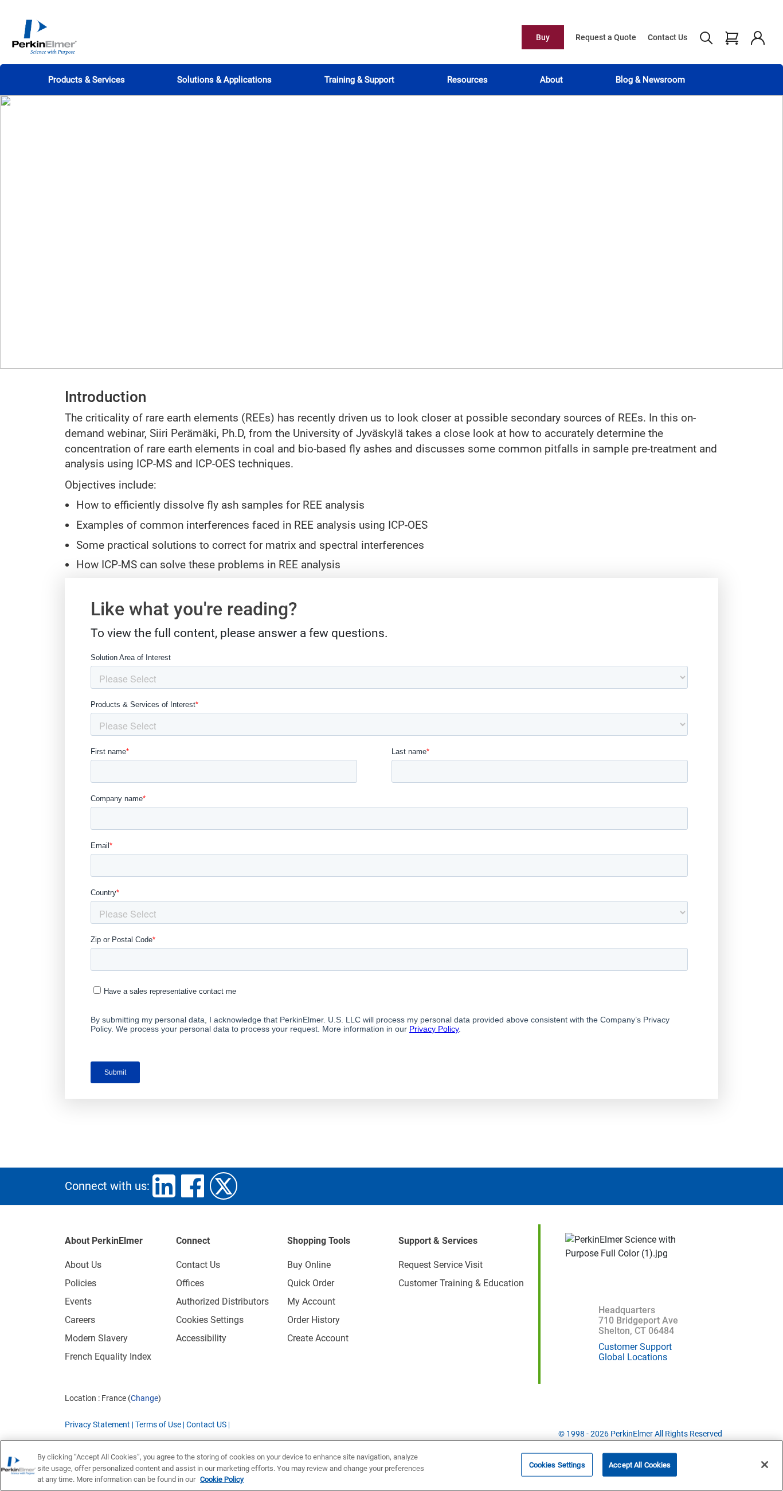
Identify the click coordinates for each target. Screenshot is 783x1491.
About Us (83, 1264)
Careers (80, 1319)
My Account (311, 1301)
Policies (80, 1283)
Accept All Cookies (640, 1464)
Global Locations (632, 1357)
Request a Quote (605, 37)
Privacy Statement (97, 1424)
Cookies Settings (557, 1464)
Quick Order (310, 1283)
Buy (543, 37)
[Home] (44, 37)
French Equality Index (108, 1356)
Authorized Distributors (222, 1301)
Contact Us (667, 37)
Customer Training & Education (461, 1283)
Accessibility (201, 1338)
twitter (223, 1186)
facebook (192, 1185)
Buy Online (309, 1264)
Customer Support (635, 1346)
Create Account (318, 1338)
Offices (190, 1283)
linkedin (163, 1185)
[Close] (764, 1464)
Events (78, 1301)
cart (732, 37)
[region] (391, 1465)
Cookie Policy (222, 1479)
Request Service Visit (440, 1264)
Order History (313, 1319)
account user (757, 37)
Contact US (206, 1424)
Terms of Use (158, 1424)
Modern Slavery (96, 1338)
